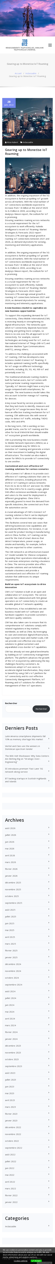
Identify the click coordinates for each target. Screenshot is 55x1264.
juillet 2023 (10, 1079)
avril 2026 (10, 855)
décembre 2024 (13, 964)
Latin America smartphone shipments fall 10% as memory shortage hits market (25, 738)
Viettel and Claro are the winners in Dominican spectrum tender (22, 747)
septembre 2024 (13, 984)
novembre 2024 (13, 971)
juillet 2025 (10, 916)
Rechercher (11, 703)
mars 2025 (10, 943)
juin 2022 (9, 1168)
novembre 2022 (13, 1134)
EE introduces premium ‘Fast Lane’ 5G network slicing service (24, 770)
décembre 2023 (13, 1045)
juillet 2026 (10, 834)
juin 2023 (9, 1086)
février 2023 (11, 1113)
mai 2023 (9, 1093)
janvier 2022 (11, 1202)
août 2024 (10, 991)
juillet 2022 (10, 1161)
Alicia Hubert (12, 142)
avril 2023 (10, 1100)
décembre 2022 (13, 1127)
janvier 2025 (11, 957)
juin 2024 (9, 1005)
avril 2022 (10, 1181)
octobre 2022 (12, 1140)
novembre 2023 (13, 1052)
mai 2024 (9, 1011)
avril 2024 (10, 1018)
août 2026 (10, 828)
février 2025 (11, 950)
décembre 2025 (13, 882)
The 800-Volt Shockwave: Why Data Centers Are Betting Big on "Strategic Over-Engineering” (27, 758)
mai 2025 (9, 930)
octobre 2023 (12, 1059)
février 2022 (11, 1195)
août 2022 (10, 1154)
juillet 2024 (10, 998)
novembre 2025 (13, 889)
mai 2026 (9, 848)
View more (42, 1257)
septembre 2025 (13, 902)
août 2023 (10, 1072)
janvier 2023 (11, 1120)
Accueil (18, 73)
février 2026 (11, 868)
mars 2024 (10, 1025)
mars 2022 (10, 1188)
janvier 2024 (11, 1039)
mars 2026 (10, 862)
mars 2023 (10, 1106)
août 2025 (10, 909)
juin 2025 (9, 923)
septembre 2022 (13, 1147)
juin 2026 (9, 841)
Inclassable (30, 73)
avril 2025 (10, 937)
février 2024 (11, 1032)
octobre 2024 (12, 977)
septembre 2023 (13, 1066)
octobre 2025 (12, 896)
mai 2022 (9, 1174)
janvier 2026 (11, 875)
